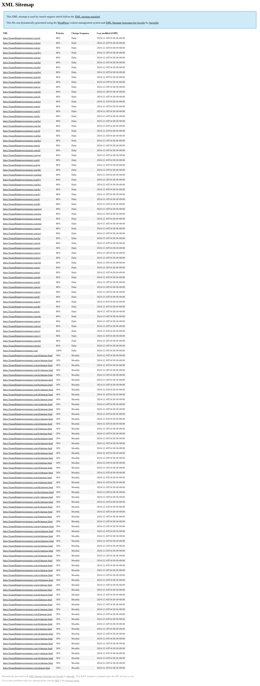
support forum (72, 680)
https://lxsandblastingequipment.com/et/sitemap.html (27, 424)
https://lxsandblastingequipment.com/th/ (21, 306)
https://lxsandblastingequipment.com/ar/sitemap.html (27, 365)
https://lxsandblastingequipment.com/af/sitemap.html (27, 355)
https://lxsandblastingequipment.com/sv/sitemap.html (28, 609)
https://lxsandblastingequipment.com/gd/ (22, 262)
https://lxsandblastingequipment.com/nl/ (21, 96)
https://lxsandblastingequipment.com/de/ (22, 126)
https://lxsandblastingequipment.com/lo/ (21, 189)
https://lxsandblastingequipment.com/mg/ (22, 209)
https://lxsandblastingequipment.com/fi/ (21, 111)
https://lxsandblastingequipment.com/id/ (21, 150)
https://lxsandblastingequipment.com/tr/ (21, 311)
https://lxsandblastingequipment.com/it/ (21, 160)
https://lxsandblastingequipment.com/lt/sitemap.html (27, 516)
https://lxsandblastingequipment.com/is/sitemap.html (27, 463)
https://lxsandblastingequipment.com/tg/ (21, 301)
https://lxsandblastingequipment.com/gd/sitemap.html (28, 580)
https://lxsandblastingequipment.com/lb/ (21, 204)
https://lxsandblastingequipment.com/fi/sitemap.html (27, 428)
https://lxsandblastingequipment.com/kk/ (22, 170)
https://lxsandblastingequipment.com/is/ (21, 145)
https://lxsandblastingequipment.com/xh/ (22, 341)
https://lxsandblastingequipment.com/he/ (22, 135)
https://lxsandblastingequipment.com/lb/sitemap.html (27, 521)
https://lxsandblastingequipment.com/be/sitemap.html (28, 380)
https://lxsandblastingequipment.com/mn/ (22, 223)
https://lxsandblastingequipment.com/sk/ (22, 277)
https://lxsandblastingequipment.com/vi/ (21, 331)
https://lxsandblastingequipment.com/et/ (21, 106)
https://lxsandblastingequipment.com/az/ (22, 57)
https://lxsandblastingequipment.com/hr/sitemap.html (28, 399)
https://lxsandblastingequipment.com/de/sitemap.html (28, 443)
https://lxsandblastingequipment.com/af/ (21, 38)
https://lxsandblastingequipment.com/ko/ (22, 184)
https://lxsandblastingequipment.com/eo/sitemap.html (28, 419)
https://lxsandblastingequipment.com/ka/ (22, 121)
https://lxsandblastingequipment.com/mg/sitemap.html (28, 526)
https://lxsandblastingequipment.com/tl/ (21, 297)
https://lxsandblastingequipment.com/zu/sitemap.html (28, 663)
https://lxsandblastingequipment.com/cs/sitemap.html (27, 404)
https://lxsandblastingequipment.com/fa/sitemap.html (27, 555)
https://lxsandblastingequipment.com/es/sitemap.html (27, 604)
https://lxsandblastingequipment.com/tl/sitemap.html (27, 614)
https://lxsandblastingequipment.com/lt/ (21, 199)
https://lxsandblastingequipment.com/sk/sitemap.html (28, 594)
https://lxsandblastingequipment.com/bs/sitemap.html (28, 384)
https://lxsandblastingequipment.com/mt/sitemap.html (28, 536)
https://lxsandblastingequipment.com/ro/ (22, 253)
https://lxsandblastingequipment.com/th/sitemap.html (27, 624)
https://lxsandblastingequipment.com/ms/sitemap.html (28, 531)
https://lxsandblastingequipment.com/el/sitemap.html (27, 448)
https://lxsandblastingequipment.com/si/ (21, 272)
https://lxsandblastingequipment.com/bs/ (22, 67)
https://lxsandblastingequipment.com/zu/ (22, 345)
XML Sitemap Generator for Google (125, 22)
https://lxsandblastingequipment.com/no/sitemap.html (28, 550)
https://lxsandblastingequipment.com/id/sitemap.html (27, 467)
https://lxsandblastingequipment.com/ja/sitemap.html (27, 482)
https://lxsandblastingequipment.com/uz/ (22, 326)
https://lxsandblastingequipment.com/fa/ (21, 238)
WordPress (63, 22)
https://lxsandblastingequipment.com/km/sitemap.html (28, 492)
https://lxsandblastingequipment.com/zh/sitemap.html (28, 394)
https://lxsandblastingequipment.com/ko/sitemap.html (28, 502)
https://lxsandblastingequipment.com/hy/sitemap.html (28, 370)
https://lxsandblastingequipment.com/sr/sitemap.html (27, 585)
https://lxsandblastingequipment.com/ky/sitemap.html (28, 497)
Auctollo (154, 22)
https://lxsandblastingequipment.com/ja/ (21, 165)
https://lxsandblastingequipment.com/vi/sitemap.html (27, 648)
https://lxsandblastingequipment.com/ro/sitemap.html (28, 570)
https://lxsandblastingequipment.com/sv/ (22, 292)
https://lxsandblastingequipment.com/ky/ (22, 179)
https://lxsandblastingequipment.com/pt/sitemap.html (27, 565)
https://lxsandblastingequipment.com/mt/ (22, 218)
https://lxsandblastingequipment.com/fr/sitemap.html (27, 433)
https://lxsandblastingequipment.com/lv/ (21, 194)
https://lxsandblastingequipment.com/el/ (21, 131)
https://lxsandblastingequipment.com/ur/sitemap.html (28, 638)
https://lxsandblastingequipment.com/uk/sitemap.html (28, 633)
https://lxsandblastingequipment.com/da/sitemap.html (28, 409)
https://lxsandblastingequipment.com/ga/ (22, 155)
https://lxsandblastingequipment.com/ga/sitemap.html (28, 472)
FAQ (57, 680)
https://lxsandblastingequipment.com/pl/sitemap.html (27, 560)
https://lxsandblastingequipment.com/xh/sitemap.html (28, 658)
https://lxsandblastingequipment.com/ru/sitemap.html (28, 575)
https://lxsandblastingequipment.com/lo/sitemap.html (27, 507)
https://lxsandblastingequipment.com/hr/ (22, 82)
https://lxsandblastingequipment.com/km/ (22, 175)
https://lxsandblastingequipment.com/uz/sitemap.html (28, 643)
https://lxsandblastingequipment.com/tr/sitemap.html (27, 629)
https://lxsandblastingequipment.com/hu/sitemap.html (28, 458)
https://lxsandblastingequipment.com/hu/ (22, 140)
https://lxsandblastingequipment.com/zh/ (22, 77)
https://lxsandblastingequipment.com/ (20, 350)
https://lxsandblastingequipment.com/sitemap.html (26, 668)
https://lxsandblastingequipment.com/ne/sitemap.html (28, 546)
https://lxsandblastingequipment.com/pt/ (21, 248)
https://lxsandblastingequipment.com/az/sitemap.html (28, 375)
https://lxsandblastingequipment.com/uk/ (22, 316)
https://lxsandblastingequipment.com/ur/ (22, 321)
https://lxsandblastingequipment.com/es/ (21, 287)
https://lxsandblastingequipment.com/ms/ (22, 214)
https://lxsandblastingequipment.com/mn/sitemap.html (28, 541)
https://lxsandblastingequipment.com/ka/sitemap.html (28, 438)
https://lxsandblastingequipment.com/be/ (22, 62)
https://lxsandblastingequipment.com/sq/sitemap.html (28, 360)
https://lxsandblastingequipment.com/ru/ (22, 258)
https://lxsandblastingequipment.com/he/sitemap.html (28, 453)
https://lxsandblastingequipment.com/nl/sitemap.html (27, 414)
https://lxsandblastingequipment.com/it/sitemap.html (27, 477)
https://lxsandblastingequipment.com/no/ (22, 233)
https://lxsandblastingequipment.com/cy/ (22, 336)
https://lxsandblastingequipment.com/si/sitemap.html (27, 590)
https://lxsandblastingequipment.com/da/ (22, 92)
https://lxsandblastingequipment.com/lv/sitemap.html (27, 511)
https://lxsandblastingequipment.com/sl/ (21, 282)
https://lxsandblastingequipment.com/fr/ (21, 116)
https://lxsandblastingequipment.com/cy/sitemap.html (28, 653)
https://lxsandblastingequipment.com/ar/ (21, 48)
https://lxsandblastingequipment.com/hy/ (22, 52)
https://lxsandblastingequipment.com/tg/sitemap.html (27, 619)
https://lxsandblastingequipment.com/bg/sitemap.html (28, 389)
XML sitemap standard (87, 16)
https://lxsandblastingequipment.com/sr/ (21, 267)
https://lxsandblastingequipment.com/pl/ (21, 243)
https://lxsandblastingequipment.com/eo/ (22, 101)
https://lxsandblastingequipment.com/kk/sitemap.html (28, 487)
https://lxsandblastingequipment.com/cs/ (21, 87)
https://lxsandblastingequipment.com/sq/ (22, 43)
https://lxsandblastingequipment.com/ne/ (22, 228)
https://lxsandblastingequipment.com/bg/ (22, 72)
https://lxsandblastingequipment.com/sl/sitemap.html (27, 599)
